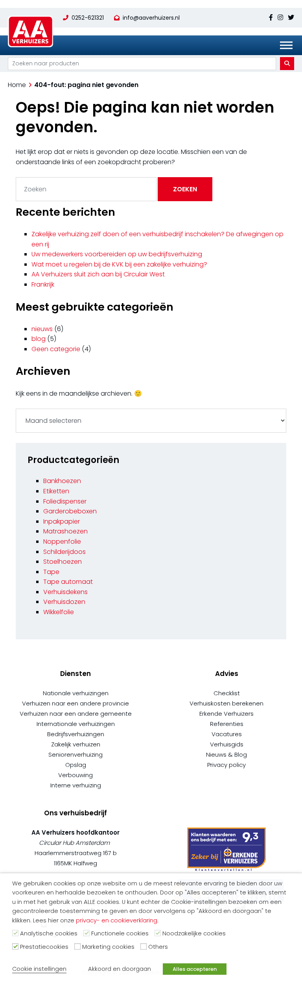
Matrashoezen (65, 531)
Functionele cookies (120, 933)
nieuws (42, 328)
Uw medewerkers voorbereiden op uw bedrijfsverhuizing (116, 254)
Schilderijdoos (64, 551)
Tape (51, 571)
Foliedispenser (65, 501)
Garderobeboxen (70, 511)
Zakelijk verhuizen (75, 744)
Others (158, 947)
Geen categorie (55, 349)
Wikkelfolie (58, 612)
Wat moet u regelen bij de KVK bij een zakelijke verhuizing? (119, 264)
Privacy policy (226, 765)
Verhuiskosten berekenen (226, 703)
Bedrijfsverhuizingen (75, 734)
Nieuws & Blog (226, 754)
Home (17, 84)
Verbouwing (75, 775)
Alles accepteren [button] (195, 969)
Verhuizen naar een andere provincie (75, 703)
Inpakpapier (61, 521)
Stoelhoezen (62, 561)
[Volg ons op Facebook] (272, 17)
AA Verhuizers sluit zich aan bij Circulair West (98, 274)
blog (38, 338)
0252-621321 (88, 18)
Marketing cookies (108, 947)
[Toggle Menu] (286, 45)
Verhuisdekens (65, 591)
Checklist (227, 693)
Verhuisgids (226, 744)
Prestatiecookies (44, 947)
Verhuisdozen (64, 601)
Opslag (75, 765)
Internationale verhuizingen (76, 724)
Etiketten (56, 491)
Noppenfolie (62, 541)
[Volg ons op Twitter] (289, 17)
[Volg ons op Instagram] (280, 17)
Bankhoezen (62, 480)
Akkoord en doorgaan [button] (119, 969)
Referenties (226, 724)
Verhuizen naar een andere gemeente (76, 713)
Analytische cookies (48, 933)
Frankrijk (42, 284)
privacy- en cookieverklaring (116, 920)
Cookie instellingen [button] (39, 969)
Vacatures (227, 734)
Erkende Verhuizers (226, 713)
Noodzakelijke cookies (194, 933)
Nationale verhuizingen (76, 693)
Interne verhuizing (75, 785)
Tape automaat (68, 581)
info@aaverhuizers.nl (151, 18)
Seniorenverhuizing (75, 754)
